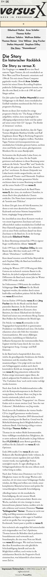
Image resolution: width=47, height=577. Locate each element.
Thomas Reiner (9, 41)
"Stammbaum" (29, 48)
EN (2, 2)
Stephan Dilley (32, 44)
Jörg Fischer (39, 41)
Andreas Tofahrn (14, 37)
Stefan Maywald (15, 44)
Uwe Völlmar (25, 41)
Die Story (15, 48)
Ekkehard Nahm (16, 30)
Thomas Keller (23, 34)
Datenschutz (18, 569)
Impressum (7, 569)
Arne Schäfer (32, 30)
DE (7, 2)
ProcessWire (27, 575)
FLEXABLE (13, 442)
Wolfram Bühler (33, 37)
